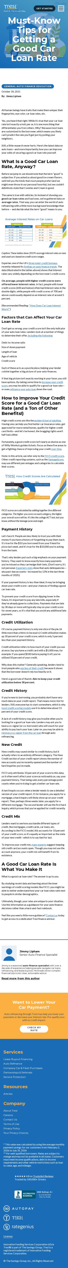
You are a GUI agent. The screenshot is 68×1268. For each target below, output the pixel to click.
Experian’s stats (24, 567)
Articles (7, 1093)
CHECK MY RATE (34, 1029)
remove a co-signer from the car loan (21, 732)
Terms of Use (11, 1124)
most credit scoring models (16, 707)
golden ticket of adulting (47, 420)
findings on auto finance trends (40, 266)
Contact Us (10, 1119)
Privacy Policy (11, 1128)
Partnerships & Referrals (17, 1072)
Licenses (8, 1236)
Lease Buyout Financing (17, 1059)
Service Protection (14, 1076)
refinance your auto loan (23, 389)
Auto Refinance (12, 1063)
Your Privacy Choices (15, 1132)
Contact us (52, 915)
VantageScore (55, 459)
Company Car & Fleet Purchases (22, 1068)
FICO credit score (54, 455)
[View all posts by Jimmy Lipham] (9, 953)
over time (56, 448)
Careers (8, 1115)
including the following (40, 335)
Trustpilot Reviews (43, 1176)
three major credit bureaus (42, 262)
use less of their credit (32, 668)
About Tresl (10, 1110)
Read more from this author (21, 978)
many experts (39, 844)
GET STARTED (44, 8)
